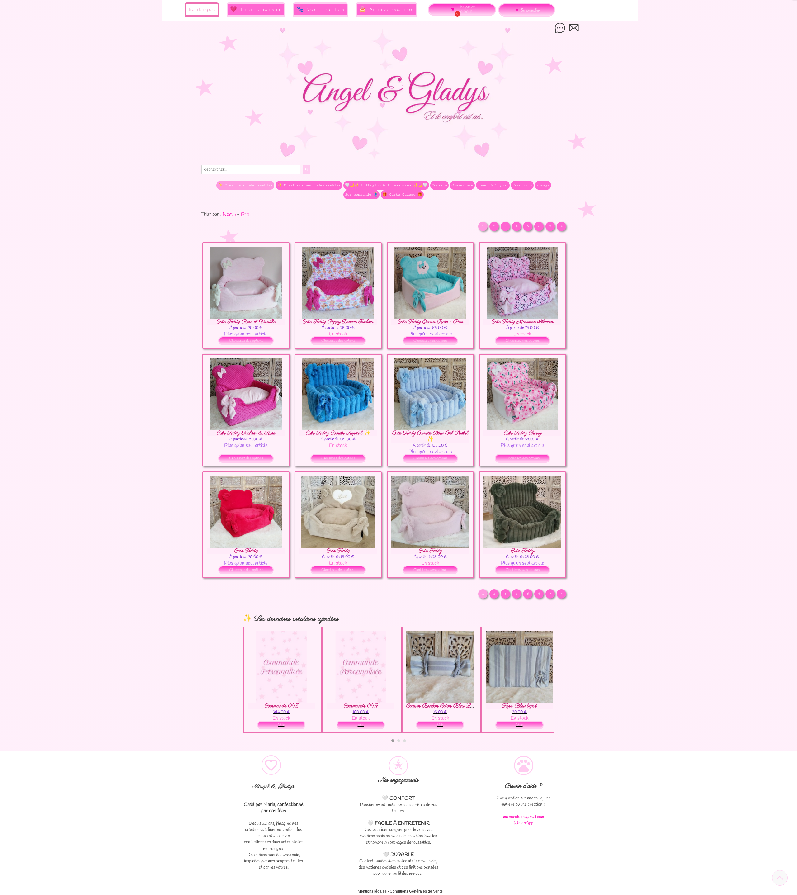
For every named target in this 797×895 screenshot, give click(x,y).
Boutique (201, 9)
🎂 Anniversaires (386, 9)
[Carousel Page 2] (398, 740)
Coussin (439, 185)
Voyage (542, 185)
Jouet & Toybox (493, 185)
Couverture (462, 185)
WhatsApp (523, 823)
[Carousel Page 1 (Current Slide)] (392, 740)
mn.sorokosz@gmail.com (523, 817)
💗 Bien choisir (255, 9)
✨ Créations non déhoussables (309, 185)
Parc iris (522, 185)
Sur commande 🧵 (361, 194)
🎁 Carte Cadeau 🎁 (402, 194)
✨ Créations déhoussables (245, 185)
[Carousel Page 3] (404, 740)
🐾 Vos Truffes (320, 9)
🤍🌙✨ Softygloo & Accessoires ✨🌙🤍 (386, 185)
